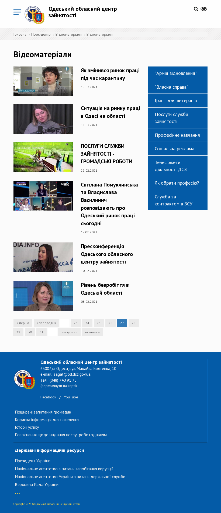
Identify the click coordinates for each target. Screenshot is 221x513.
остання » (92, 332)
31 (41, 332)
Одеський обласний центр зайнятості (83, 12)
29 (18, 332)
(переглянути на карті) (58, 385)
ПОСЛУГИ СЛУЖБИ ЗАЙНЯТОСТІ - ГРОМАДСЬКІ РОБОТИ (106, 153)
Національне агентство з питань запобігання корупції (64, 468)
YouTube (71, 397)
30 (30, 332)
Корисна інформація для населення (47, 419)
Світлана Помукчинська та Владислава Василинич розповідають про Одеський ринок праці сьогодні (109, 204)
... (17, 491)
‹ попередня (46, 323)
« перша (23, 323)
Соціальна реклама (174, 148)
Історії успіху (27, 427)
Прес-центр (41, 34)
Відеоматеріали (69, 34)
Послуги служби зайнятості (171, 117)
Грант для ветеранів (176, 100)
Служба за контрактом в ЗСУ (173, 200)
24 (87, 323)
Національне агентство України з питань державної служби (70, 476)
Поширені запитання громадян (43, 412)
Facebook (48, 397)
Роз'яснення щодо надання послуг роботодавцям (61, 434)
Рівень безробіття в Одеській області (105, 288)
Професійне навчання (177, 135)
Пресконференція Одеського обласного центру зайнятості (107, 254)
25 (99, 323)
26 (110, 323)
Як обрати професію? (177, 183)
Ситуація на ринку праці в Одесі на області (110, 112)
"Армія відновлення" (176, 73)
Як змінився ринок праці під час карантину (110, 74)
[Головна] (36, 14)
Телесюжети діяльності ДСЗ (171, 165)
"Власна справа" (171, 87)
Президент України (32, 460)
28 (134, 323)
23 (76, 323)
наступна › (69, 332)
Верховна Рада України (36, 484)
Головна (19, 34)
